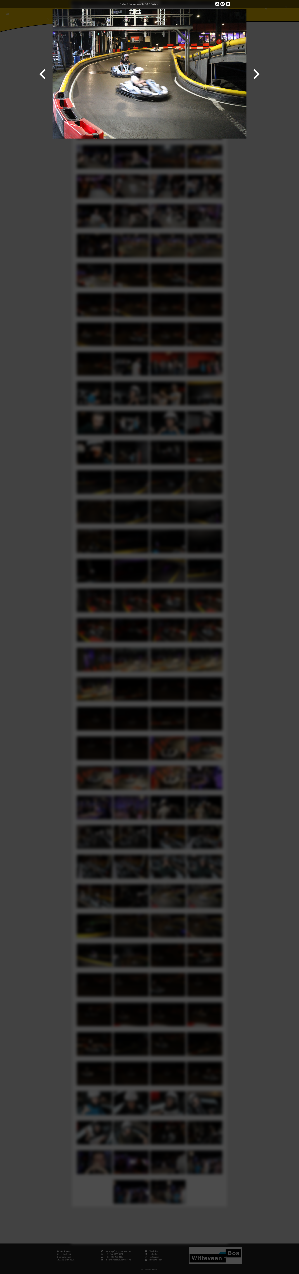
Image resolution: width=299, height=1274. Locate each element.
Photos (123, 3)
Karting (154, 3)
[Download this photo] (217, 4)
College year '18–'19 (138, 3)
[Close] (228, 4)
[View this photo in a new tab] (222, 4)
